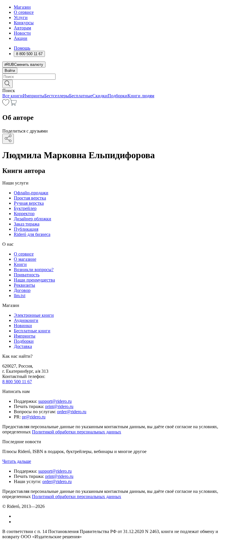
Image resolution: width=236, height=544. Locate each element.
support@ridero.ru (55, 401)
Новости (22, 33)
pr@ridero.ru (33, 416)
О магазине (25, 259)
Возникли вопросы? (34, 269)
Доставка (23, 346)
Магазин (22, 7)
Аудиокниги (26, 320)
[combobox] (118, 77)
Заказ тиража (26, 223)
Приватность (26, 274)
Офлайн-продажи (31, 192)
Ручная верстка (29, 203)
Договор (22, 290)
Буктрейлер (25, 208)
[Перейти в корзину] (13, 104)
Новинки (23, 325)
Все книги (12, 95)
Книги (20, 264)
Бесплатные (80, 95)
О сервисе (24, 12)
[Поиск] (7, 84)
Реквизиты (24, 285)
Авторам (22, 27)
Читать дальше (16, 461)
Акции (20, 38)
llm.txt (19, 295)
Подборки (117, 95)
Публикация (26, 229)
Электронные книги (34, 315)
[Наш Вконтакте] (17, 516)
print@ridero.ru (59, 406)
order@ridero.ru (71, 411)
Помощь (22, 48)
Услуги (21, 17)
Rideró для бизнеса (32, 234)
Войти (10, 70)
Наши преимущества (34, 279)
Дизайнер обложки (32, 218)
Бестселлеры (56, 95)
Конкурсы (24, 22)
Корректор (24, 213)
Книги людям (140, 95)
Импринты (33, 95)
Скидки (100, 95)
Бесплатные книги (32, 330)
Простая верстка (30, 197)
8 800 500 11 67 (17, 381)
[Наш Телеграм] (16, 521)
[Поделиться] (8, 139)
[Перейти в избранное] (5, 104)
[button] (118, 83)
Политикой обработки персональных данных (76, 431)
